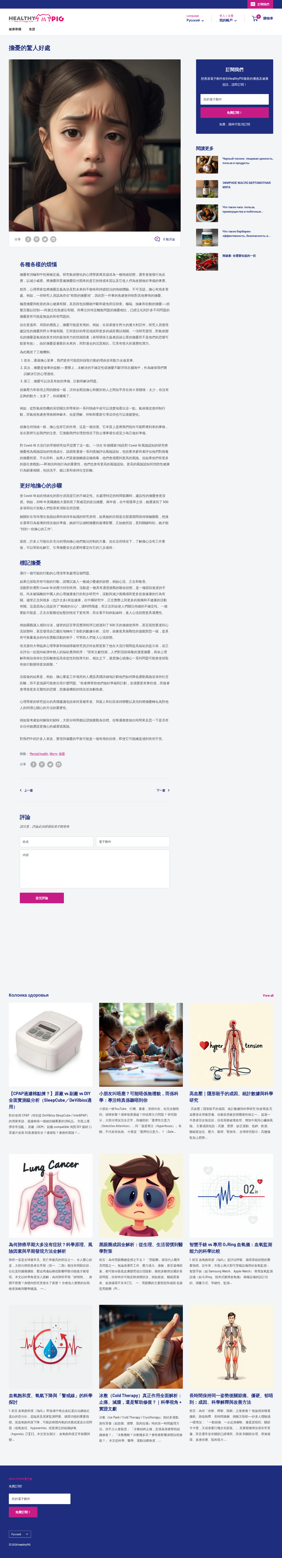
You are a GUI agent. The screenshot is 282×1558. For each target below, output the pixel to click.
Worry (53, 754)
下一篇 (161, 790)
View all (268, 995)
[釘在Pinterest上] (36, 239)
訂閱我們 (263, 4)
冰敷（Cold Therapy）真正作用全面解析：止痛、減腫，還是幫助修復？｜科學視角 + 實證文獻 (140, 1402)
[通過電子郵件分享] (53, 239)
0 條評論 (169, 239)
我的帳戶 (226, 20)
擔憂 (62, 754)
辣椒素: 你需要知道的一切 (239, 255)
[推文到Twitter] (45, 239)
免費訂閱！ (234, 112)
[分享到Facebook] (28, 239)
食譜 (32, 29)
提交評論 (42, 898)
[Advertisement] (141, 961)
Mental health (39, 754)
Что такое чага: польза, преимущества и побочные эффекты (242, 209)
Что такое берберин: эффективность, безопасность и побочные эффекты (245, 234)
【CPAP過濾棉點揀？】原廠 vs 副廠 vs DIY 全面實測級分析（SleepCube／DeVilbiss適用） (50, 1100)
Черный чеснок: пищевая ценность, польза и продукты (248, 161)
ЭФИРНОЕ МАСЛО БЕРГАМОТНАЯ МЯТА (247, 185)
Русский (16, 1534)
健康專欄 (15, 29)
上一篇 (28, 790)
